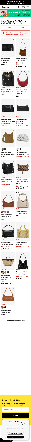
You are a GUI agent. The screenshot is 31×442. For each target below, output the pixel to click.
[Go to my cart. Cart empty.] (23, 7)
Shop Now (20, 3)
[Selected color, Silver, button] (17, 149)
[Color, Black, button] (5, 149)
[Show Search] (19, 7)
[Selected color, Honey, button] (2, 149)
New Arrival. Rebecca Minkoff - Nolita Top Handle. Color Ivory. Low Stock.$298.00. (23, 205)
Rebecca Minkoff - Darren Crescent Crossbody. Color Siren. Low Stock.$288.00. (23, 83)
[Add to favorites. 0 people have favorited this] (13, 40)
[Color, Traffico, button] (5, 211)
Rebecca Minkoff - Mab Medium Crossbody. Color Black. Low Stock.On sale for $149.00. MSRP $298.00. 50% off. (23, 113)
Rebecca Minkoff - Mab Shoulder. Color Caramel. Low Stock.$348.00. (8, 301)
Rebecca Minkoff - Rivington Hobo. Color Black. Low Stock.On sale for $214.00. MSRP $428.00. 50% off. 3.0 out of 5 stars (23, 268)
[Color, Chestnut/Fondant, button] (5, 272)
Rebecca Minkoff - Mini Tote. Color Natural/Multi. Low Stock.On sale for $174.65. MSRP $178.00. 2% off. (23, 236)
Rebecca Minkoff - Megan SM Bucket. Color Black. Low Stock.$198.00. (8, 83)
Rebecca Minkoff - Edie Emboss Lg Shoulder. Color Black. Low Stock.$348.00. (8, 53)
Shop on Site (16, 15)
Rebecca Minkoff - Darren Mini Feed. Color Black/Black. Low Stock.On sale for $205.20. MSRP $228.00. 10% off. (8, 174)
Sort (23, 27)
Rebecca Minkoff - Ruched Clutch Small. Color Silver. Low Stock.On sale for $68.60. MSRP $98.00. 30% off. (23, 143)
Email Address (8, 409)
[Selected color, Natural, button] (2, 272)
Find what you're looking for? (15, 320)
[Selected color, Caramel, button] (2, 307)
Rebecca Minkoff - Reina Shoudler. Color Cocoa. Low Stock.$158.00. (8, 205)
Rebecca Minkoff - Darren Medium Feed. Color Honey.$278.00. (8, 143)
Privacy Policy (19, 428)
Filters (9, 27)
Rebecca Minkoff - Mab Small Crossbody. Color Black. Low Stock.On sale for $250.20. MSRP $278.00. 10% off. (8, 113)
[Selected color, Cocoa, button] (2, 211)
